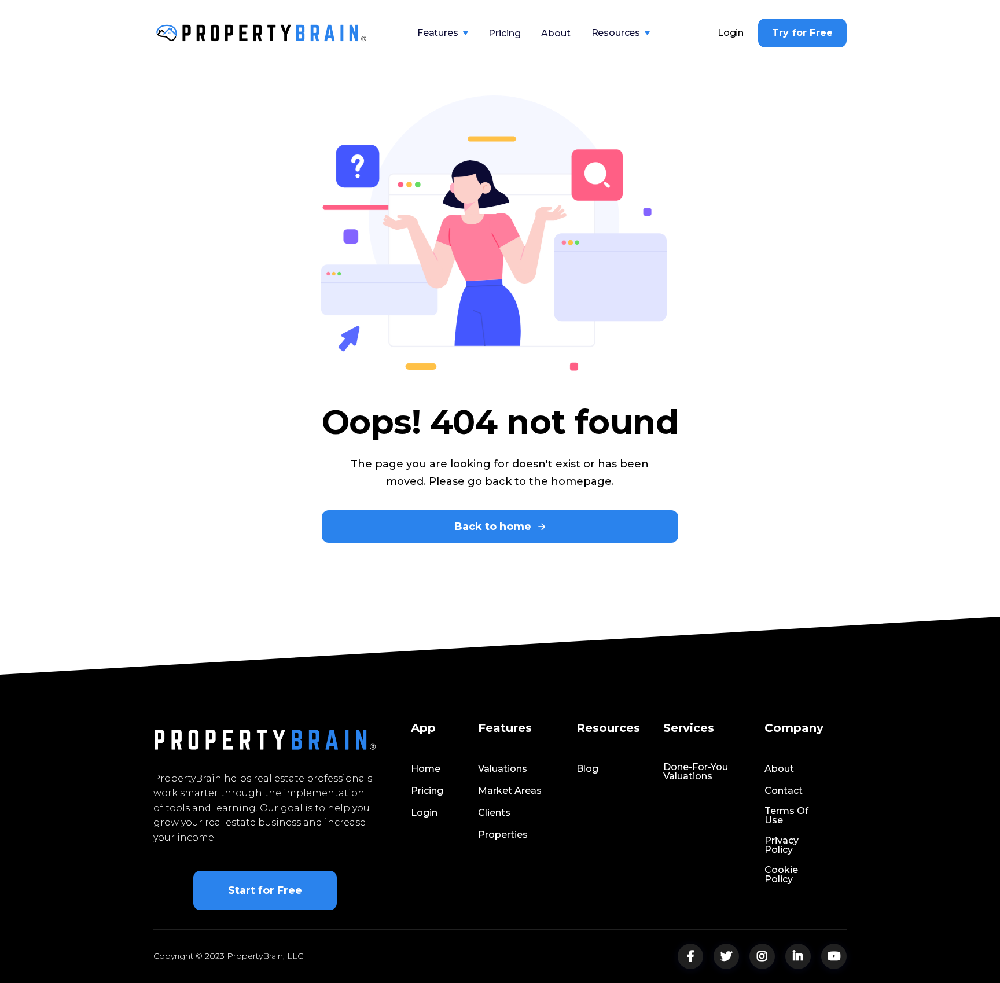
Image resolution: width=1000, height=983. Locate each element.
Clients (494, 813)
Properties (503, 835)
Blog (587, 769)
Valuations (502, 769)
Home (425, 769)
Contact (783, 791)
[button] (442, 33)
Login (731, 33)
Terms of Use (786, 816)
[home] (261, 33)
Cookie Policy (781, 875)
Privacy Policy (781, 845)
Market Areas (510, 791)
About (555, 33)
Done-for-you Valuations (695, 772)
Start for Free (265, 890)
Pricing (504, 33)
